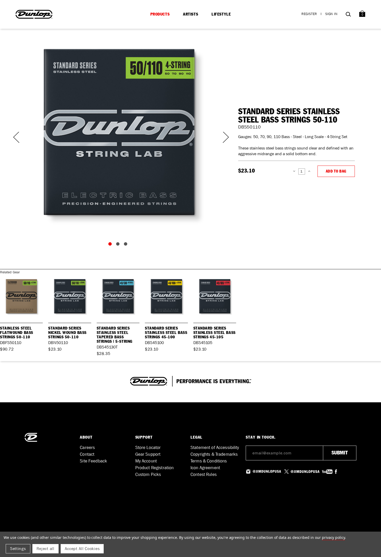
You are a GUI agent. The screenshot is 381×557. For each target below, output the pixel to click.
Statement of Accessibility (214, 447)
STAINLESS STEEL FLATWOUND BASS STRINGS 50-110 (16, 332)
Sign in (331, 14)
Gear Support (148, 454)
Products (160, 14)
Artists (190, 14)
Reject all (45, 548)
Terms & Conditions (208, 461)
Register (309, 14)
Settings (18, 548)
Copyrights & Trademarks (214, 454)
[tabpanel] (119, 131)
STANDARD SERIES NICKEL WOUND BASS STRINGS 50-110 (67, 332)
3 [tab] (126, 245)
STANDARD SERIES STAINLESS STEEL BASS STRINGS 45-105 (214, 332)
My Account (146, 461)
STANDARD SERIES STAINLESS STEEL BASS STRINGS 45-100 (166, 332)
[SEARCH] (348, 15)
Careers (87, 447)
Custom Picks (148, 474)
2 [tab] (119, 245)
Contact (87, 454)
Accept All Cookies (82, 548)
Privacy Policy (333, 537)
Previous (15, 137)
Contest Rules (203, 474)
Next (222, 137)
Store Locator (148, 447)
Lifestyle (221, 14)
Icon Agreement (205, 467)
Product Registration (154, 467)
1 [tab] (111, 245)
